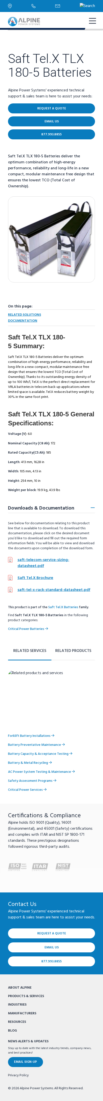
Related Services (29, 651)
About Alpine (20, 988)
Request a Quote (51, 108)
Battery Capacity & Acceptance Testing (38, 754)
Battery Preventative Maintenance (35, 745)
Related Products (73, 651)
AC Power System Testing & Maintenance (40, 772)
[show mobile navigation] (92, 21)
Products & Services (26, 996)
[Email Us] (67, 5)
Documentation (22, 321)
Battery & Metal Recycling (28, 763)
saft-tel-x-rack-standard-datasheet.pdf (54, 590)
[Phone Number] (43, 6)
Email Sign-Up (25, 1062)
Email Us (51, 121)
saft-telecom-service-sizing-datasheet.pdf (43, 563)
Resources (17, 1022)
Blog (12, 1031)
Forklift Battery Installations (29, 736)
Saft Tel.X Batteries (63, 607)
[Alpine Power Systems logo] (24, 21)
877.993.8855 (51, 134)
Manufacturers (22, 1013)
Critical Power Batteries (26, 629)
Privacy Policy (18, 1075)
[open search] (87, 6)
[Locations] (20, 6)
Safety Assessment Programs (30, 781)
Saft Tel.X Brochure (35, 578)
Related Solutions (24, 315)
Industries (17, 1005)
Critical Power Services (26, 790)
